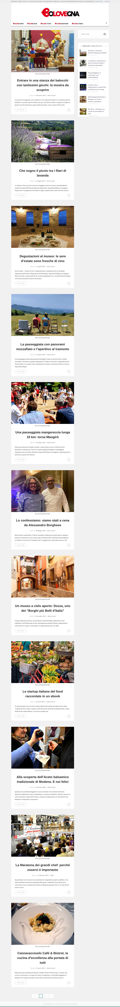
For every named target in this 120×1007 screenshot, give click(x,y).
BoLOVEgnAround (42, 74)
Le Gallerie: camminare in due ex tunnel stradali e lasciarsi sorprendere (97, 63)
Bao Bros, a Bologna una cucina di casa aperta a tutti (96, 111)
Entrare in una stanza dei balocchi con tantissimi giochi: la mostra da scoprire (43, 85)
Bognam (32, 23)
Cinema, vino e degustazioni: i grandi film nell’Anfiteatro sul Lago (97, 87)
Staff (52, 875)
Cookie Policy (99, 1)
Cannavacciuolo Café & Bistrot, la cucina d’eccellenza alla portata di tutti (42, 957)
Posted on (37, 95)
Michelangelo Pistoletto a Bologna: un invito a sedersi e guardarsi (97, 99)
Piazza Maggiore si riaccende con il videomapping (94, 75)
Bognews (18, 23)
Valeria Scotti (52, 95)
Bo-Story (45, 23)
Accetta (107, 1)
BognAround (61, 23)
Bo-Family (77, 23)
